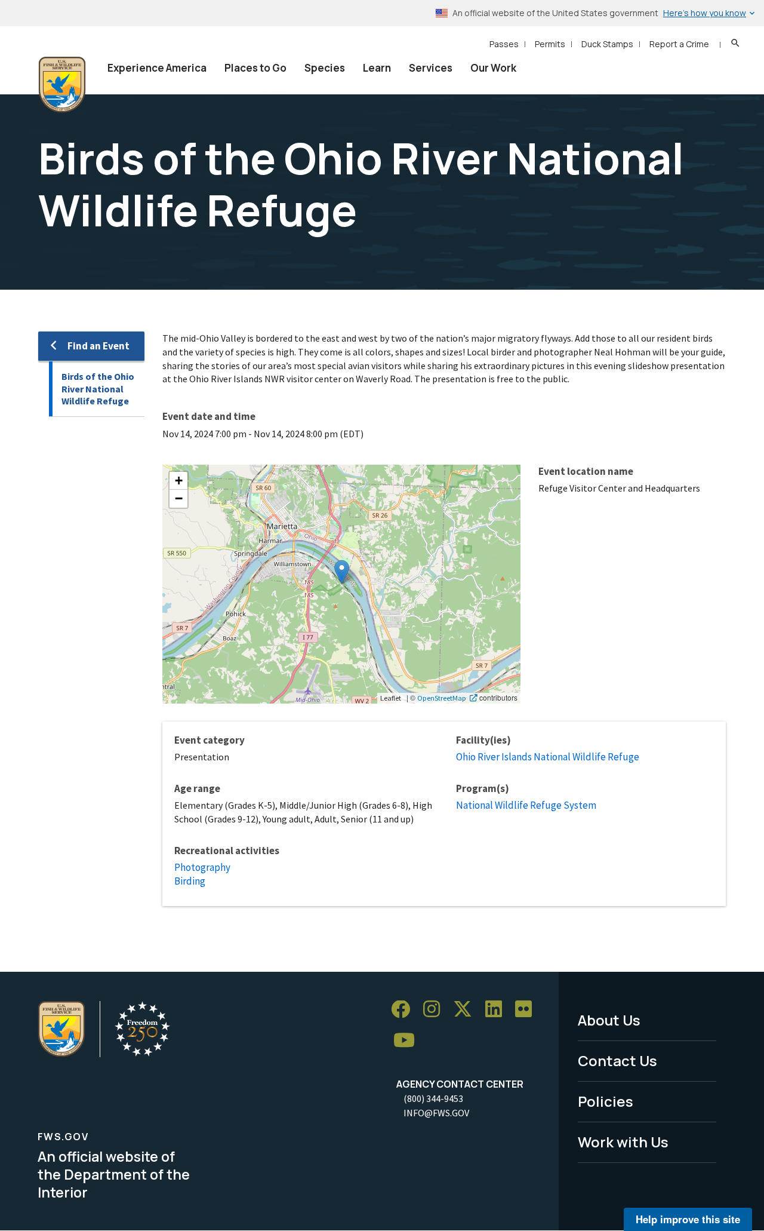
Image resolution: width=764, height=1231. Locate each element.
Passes (504, 44)
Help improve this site (688, 1219)
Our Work (493, 68)
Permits (550, 44)
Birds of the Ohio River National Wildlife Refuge (97, 388)
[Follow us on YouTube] (408, 1041)
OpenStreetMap (441, 697)
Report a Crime (679, 44)
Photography (202, 867)
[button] (341, 572)
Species (324, 68)
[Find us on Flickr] (527, 1009)
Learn (377, 68)
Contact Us (617, 1060)
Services (430, 68)
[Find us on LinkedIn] (497, 1009)
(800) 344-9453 (433, 1098)
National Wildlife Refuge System (526, 805)
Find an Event (98, 345)
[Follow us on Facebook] (404, 1009)
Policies (605, 1101)
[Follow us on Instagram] (435, 1009)
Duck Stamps (607, 44)
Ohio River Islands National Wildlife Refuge (547, 756)
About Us (609, 1020)
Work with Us (623, 1142)
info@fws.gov (436, 1113)
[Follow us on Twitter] (466, 1009)
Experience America (157, 68)
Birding (189, 881)
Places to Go (255, 68)
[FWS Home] (62, 84)
